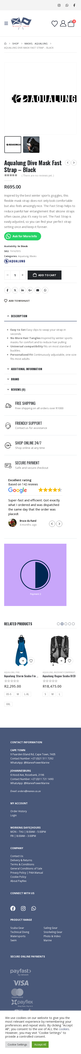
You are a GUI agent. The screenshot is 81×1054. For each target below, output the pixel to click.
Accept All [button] (40, 1044)
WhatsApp (45, 290)
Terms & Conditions (22, 864)
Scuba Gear (17, 927)
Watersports (18, 936)
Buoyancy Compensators (66, 672)
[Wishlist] (54, 24)
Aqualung (23, 256)
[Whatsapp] (33, 908)
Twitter (15, 290)
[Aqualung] (14, 261)
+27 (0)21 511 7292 (42, 758)
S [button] (45, 694)
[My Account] (63, 23)
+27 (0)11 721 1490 (42, 779)
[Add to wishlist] (31, 661)
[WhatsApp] (67, 5)
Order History (18, 811)
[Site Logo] (21, 23)
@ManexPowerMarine (36, 762)
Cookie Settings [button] (17, 1044)
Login (13, 815)
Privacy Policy (18, 872)
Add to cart (47, 275)
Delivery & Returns (21, 860)
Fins (18, 672)
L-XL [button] (26, 694)
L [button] (59, 694)
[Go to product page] (21, 650)
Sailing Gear (51, 927)
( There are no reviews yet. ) (38, 175)
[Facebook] (74, 5)
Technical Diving (19, 932)
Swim (13, 940)
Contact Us (16, 856)
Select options (23, 661)
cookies (64, 1029)
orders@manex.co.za (29, 791)
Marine (48, 940)
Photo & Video (52, 936)
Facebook (7, 290)
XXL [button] (8, 704)
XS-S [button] (8, 694)
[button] (7, 23)
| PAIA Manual (34, 872)
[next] (74, 163)
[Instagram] (59, 5)
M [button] (18, 694)
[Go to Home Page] (5, 44)
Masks (33, 256)
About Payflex (18, 881)
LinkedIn (22, 290)
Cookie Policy (18, 876)
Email (37, 290)
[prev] (68, 163)
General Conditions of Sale (26, 868)
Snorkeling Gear (53, 932)
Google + (30, 290)
